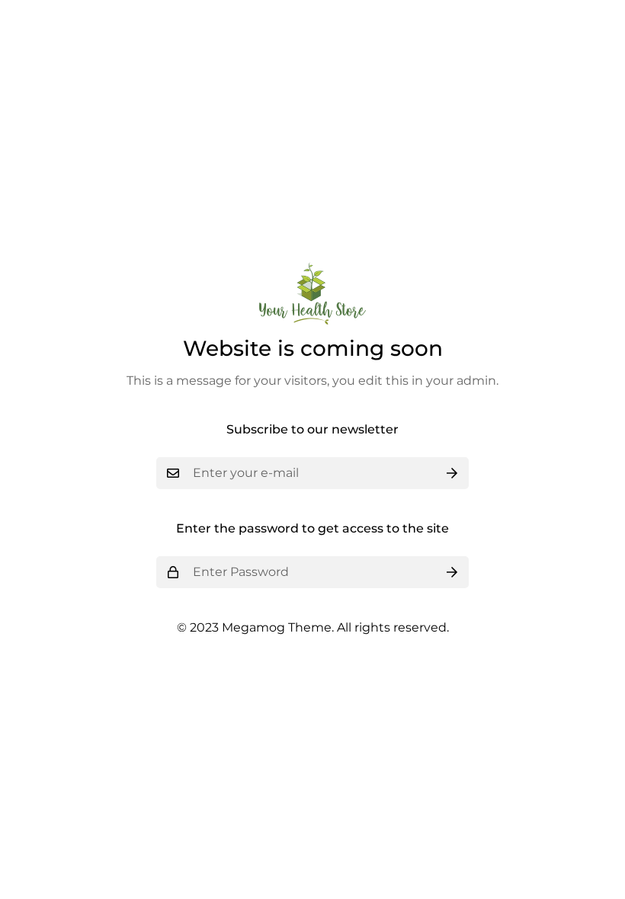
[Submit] (452, 473)
